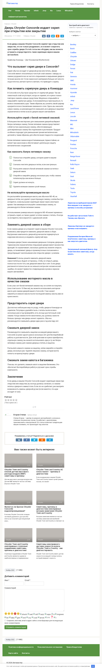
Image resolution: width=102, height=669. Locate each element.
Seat (72, 176)
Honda (17, 11)
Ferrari (72, 68)
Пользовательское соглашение (49, 647)
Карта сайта (13, 653)
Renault (73, 160)
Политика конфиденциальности (20, 647)
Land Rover (74, 108)
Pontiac (73, 144)
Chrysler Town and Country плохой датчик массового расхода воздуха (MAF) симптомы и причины (16, 472)
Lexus (58, 11)
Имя (6, 580)
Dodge (72, 64)
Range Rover (75, 156)
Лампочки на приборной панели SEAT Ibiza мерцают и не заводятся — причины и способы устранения (82, 205)
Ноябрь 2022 (10, 570)
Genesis (73, 76)
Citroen (73, 60)
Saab (72, 168)
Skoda (72, 180)
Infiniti (36, 11)
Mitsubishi (69, 11)
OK (93, 666)
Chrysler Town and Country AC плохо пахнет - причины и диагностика (49, 471)
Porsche (73, 148)
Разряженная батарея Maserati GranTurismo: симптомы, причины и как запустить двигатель (81, 239)
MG (71, 124)
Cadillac (73, 52)
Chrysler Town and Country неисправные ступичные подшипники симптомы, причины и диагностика (16, 547)
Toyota (73, 192)
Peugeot (73, 140)
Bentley (73, 44)
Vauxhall (73, 196)
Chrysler (32, 36)
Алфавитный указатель (17, 17)
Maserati (73, 120)
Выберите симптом (75, 32)
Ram (72, 152)
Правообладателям (77, 4)
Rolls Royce (74, 164)
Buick (72, 48)
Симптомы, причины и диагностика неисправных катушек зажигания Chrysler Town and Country (49, 510)
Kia (51, 11)
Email (27, 580)
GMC (72, 80)
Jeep (44, 11)
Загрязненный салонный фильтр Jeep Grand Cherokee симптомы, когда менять (82, 251)
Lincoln (73, 116)
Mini (72, 128)
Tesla (72, 188)
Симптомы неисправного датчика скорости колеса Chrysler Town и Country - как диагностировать (49, 547)
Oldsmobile (74, 136)
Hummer (73, 88)
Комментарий (10, 588)
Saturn (72, 172)
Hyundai (27, 11)
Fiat (9, 11)
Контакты (90, 4)
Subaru (73, 184)
